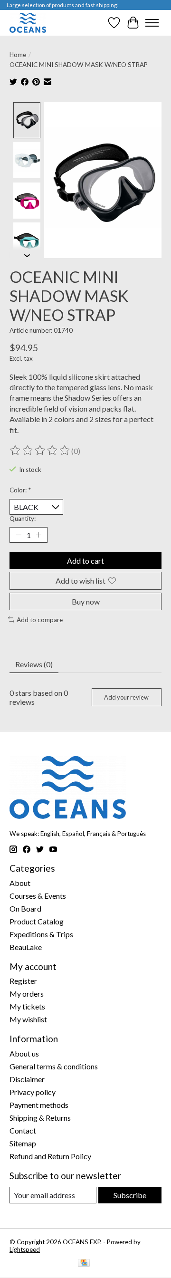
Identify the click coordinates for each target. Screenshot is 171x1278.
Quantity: (23, 518)
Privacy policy (33, 1091)
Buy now (86, 601)
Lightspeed (25, 1249)
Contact (23, 1130)
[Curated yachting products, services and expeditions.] (28, 22)
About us (24, 1053)
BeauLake (26, 946)
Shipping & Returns (40, 1117)
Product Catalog (37, 921)
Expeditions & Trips (41, 934)
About (20, 882)
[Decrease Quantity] (18, 535)
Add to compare (40, 620)
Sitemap (23, 1143)
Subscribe (130, 1195)
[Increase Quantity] (38, 535)
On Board (25, 908)
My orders (27, 993)
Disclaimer (27, 1079)
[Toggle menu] (152, 22)
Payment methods (39, 1104)
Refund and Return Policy (50, 1156)
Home (18, 54)
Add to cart (85, 560)
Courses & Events (38, 895)
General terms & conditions (54, 1066)
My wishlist (28, 1019)
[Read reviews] (40, 450)
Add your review (126, 697)
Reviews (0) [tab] (34, 664)
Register (23, 980)
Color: (20, 490)
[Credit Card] (84, 1263)
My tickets (27, 1006)
